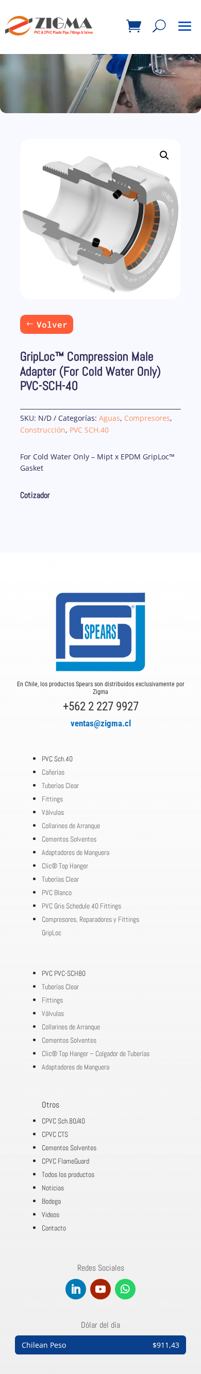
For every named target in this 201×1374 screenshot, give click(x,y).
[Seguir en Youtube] (100, 1289)
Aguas (109, 418)
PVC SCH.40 (89, 430)
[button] (164, 155)
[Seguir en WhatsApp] (125, 1289)
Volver (52, 324)
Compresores (147, 418)
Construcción (42, 430)
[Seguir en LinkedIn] (75, 1289)
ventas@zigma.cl (101, 723)
